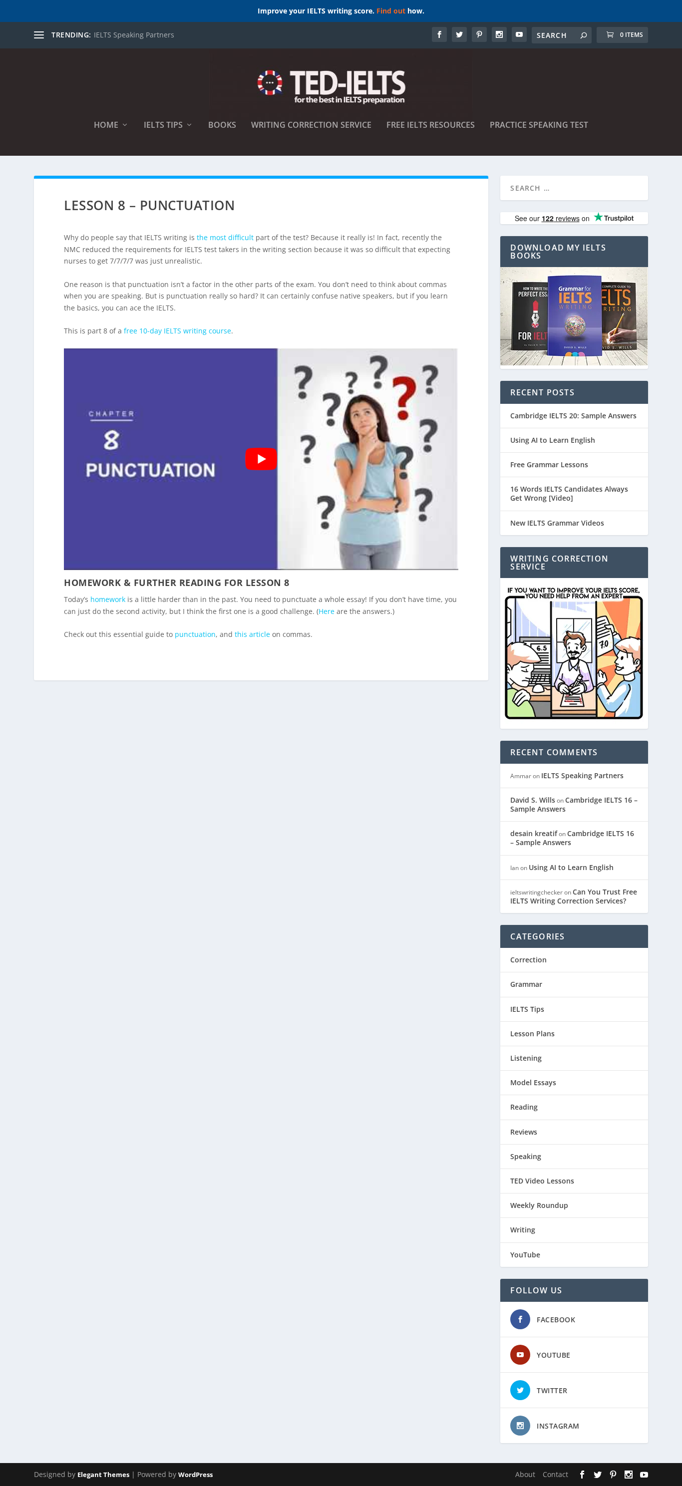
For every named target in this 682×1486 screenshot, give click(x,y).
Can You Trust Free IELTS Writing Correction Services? (573, 896)
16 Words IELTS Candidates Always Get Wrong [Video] (569, 493)
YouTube (525, 1254)
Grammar (526, 984)
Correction (528, 959)
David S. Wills (532, 800)
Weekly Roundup (539, 1205)
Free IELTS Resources (430, 125)
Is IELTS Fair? (115, 34)
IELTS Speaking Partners (582, 775)
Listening (526, 1058)
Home (106, 125)
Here (327, 611)
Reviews (523, 1132)
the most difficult (225, 237)
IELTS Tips (163, 125)
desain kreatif (533, 833)
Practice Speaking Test (539, 125)
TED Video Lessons (542, 1181)
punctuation (195, 634)
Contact (555, 1474)
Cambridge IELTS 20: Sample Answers (573, 415)
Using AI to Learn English (552, 440)
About (525, 1474)
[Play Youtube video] (261, 459)
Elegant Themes (103, 1474)
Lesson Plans (532, 1033)
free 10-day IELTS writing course (177, 330)
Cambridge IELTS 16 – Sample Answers (574, 804)
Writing (522, 1229)
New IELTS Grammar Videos (557, 523)
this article (252, 634)
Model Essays (533, 1082)
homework (107, 599)
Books (222, 125)
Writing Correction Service (311, 125)
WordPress (195, 1474)
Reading (524, 1107)
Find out (390, 10)
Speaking (525, 1156)
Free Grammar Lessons (549, 464)
